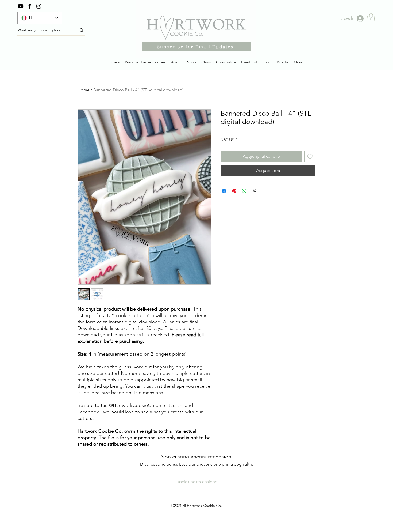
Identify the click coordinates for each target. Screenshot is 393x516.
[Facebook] (29, 6)
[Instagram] (39, 6)
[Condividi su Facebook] (224, 191)
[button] (371, 17)
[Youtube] (20, 6)
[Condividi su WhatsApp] (244, 191)
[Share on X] (254, 191)
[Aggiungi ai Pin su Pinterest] (234, 191)
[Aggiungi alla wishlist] (309, 156)
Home (84, 89)
